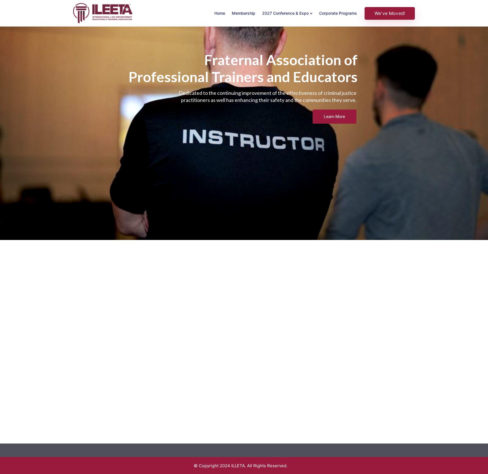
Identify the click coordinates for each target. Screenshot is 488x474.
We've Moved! (389, 13)
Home (219, 13)
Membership (243, 13)
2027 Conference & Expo (285, 13)
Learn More (334, 116)
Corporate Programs (338, 13)
